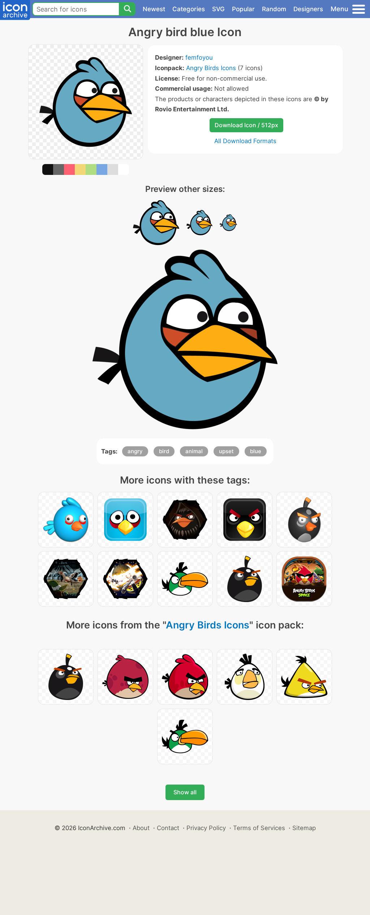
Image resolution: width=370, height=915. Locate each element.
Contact (168, 828)
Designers (308, 9)
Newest (154, 9)
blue (255, 451)
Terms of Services (259, 828)
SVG (218, 9)
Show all (185, 792)
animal (194, 451)
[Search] (127, 9)
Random (274, 9)
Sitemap (304, 828)
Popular (243, 9)
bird (164, 451)
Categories (188, 9)
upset (226, 451)
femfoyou (199, 57)
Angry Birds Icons (211, 68)
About (141, 828)
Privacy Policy (206, 828)
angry (135, 451)
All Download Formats (245, 141)
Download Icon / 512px (246, 125)
